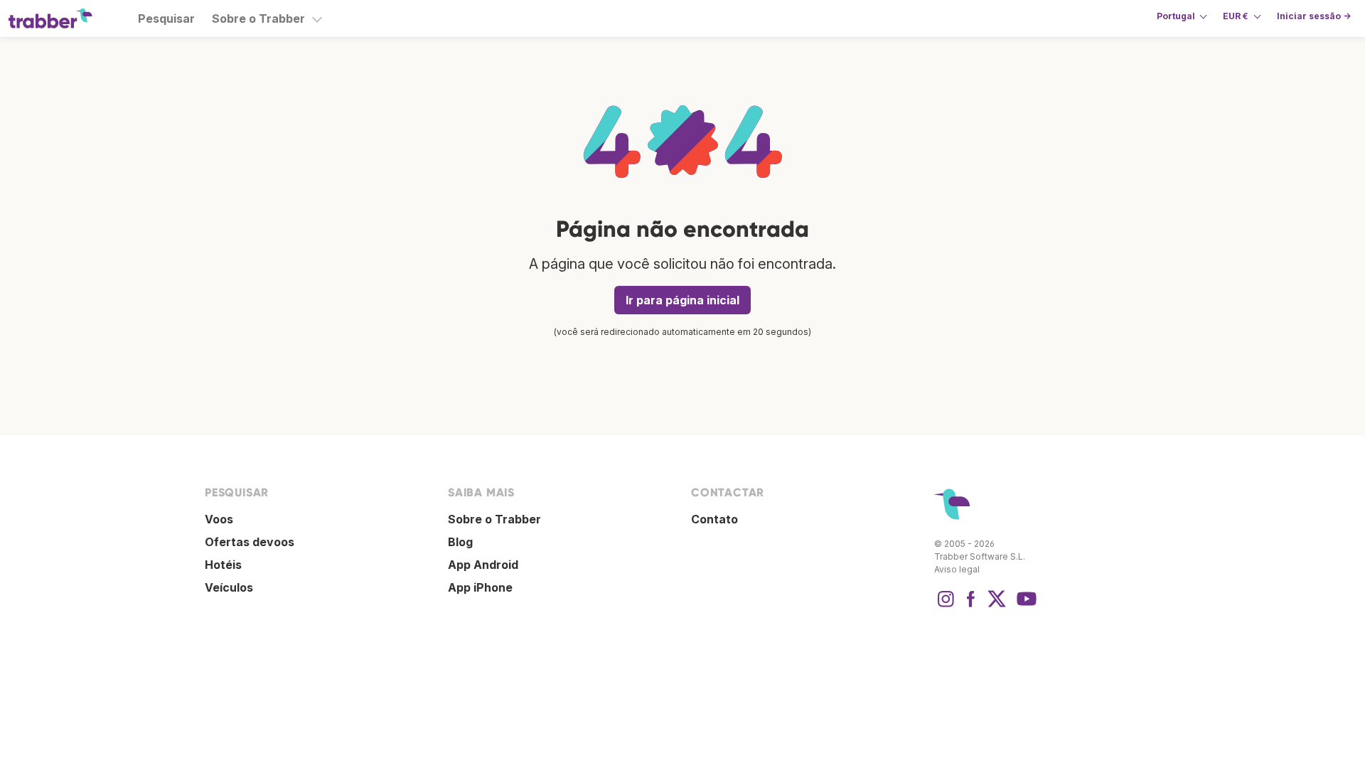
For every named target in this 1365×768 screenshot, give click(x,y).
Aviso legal (957, 569)
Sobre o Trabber (258, 18)
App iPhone (480, 587)
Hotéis (223, 565)
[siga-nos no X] (996, 606)
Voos (219, 519)
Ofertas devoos (249, 542)
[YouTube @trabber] (1024, 606)
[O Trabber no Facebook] (971, 606)
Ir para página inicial (682, 300)
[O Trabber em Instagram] (945, 606)
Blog (460, 542)
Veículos (229, 587)
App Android (483, 565)
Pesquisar (166, 18)
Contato (714, 519)
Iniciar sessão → (1314, 16)
